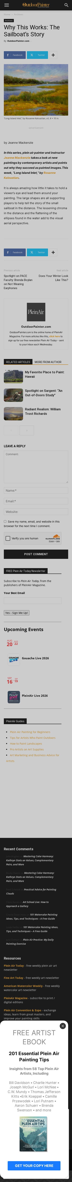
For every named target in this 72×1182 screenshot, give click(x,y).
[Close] (63, 1026)
